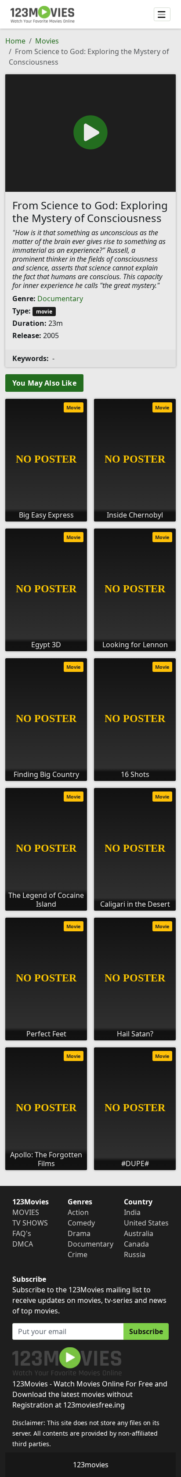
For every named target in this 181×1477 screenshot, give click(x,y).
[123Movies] (43, 14)
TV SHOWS (30, 1223)
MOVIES (25, 1212)
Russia (134, 1254)
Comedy (81, 1223)
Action (78, 1212)
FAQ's (21, 1233)
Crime (77, 1254)
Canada (136, 1244)
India (132, 1212)
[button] (90, 132)
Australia (138, 1233)
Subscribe (146, 1331)
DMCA (22, 1244)
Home (15, 41)
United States (146, 1223)
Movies (47, 41)
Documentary (60, 298)
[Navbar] (162, 14)
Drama (79, 1233)
